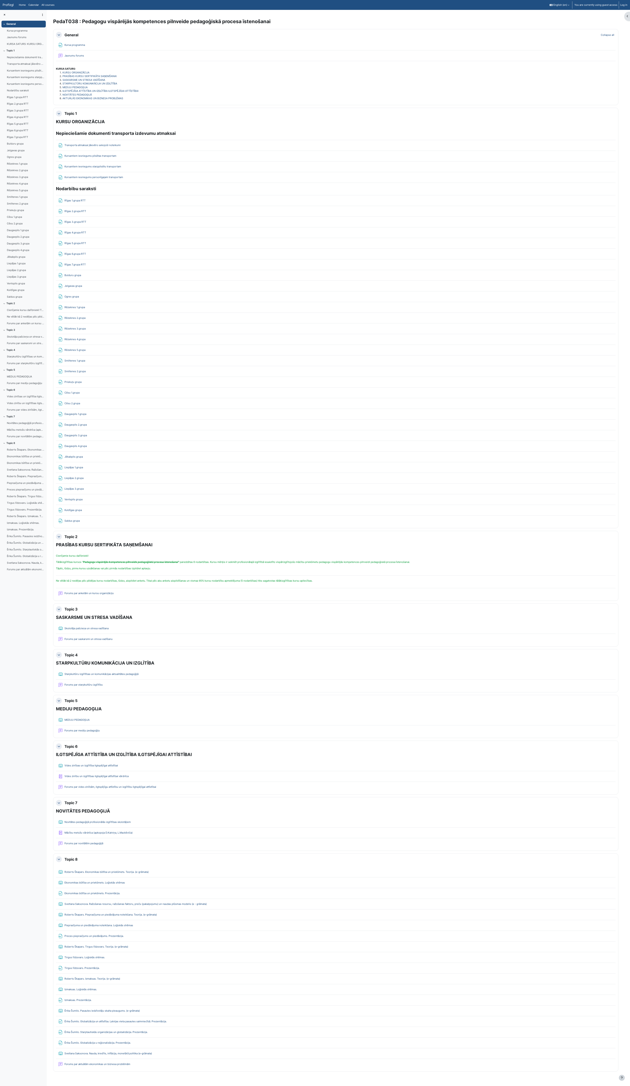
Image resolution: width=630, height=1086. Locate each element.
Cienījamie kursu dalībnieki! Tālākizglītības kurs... (25, 310)
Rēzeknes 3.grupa (17, 177)
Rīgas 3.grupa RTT (18, 110)
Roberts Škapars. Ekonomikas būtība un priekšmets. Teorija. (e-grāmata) (25, 449)
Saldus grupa (14, 296)
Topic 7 (10, 416)
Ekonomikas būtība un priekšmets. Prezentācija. (25, 462)
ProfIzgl (8, 5)
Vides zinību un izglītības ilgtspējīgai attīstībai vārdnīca (25, 403)
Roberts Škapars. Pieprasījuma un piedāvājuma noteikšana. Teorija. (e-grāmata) (25, 476)
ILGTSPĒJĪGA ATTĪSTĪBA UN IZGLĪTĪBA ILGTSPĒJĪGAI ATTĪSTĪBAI (100, 90)
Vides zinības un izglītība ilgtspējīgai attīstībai (25, 396)
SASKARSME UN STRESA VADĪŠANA (84, 79)
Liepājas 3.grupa (16, 276)
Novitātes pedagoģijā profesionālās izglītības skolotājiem (25, 423)
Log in (623, 4)
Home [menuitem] (22, 4)
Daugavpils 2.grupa (18, 236)
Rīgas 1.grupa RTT (17, 97)
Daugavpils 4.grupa (18, 250)
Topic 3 (10, 329)
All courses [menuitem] (48, 4)
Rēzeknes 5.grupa (17, 190)
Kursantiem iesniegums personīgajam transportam (25, 83)
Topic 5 (10, 369)
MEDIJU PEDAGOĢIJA (19, 376)
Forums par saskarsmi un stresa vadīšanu (25, 343)
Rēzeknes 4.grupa (17, 183)
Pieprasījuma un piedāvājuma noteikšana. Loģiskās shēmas (25, 483)
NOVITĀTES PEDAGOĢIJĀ (77, 94)
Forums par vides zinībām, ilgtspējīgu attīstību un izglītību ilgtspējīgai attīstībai (25, 409)
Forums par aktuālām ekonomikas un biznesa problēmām (25, 569)
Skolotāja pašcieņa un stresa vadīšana (25, 336)
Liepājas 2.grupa (16, 270)
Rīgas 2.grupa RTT (18, 103)
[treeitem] (23, 34)
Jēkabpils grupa (16, 256)
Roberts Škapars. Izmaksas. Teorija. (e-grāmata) (25, 516)
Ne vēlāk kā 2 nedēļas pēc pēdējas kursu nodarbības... (25, 316)
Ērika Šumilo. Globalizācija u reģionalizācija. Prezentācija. (25, 556)
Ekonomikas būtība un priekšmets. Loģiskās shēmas (25, 456)
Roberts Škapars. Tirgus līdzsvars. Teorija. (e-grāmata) (25, 496)
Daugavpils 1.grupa (18, 230)
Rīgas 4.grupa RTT (18, 117)
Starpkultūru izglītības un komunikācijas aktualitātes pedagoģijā (25, 356)
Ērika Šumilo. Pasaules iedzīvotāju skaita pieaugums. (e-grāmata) (25, 536)
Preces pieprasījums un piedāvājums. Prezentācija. (25, 489)
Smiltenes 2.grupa (17, 203)
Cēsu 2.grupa (14, 223)
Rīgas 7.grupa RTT (17, 137)
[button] (559, 5)
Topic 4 (10, 349)
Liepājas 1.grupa (16, 263)
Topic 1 (10, 50)
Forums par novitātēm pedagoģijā (25, 436)
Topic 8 (10, 443)
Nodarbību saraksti (18, 90)
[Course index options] (42, 15)
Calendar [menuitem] (33, 4)
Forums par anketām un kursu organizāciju (25, 323)
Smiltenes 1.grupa (17, 196)
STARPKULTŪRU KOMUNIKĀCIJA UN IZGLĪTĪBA (90, 83)
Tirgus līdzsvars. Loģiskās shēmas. (25, 502)
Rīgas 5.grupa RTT (18, 123)
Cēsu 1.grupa (14, 216)
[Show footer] (622, 1078)
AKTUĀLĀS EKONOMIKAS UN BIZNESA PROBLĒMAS (93, 98)
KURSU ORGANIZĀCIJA (76, 72)
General (11, 23)
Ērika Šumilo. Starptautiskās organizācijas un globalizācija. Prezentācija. (25, 549)
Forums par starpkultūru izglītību (25, 363)
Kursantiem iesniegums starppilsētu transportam (25, 77)
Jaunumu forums (16, 37)
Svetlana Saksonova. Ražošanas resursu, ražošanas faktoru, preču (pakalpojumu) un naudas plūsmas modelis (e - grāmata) (25, 469)
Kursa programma (17, 30)
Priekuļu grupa (15, 210)
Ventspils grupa (16, 283)
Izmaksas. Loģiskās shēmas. (23, 522)
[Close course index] (4, 15)
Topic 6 (10, 389)
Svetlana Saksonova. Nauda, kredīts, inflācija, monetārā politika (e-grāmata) (25, 562)
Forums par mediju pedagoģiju (24, 383)
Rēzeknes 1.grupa (17, 163)
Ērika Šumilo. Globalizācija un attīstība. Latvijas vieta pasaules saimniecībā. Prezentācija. (25, 542)
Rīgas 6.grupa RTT (17, 130)
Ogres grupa (14, 156)
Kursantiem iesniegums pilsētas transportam (25, 70)
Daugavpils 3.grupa (18, 243)
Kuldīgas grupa (15, 290)
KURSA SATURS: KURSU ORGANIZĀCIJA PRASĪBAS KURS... (25, 43)
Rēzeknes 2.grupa (17, 170)
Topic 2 (10, 303)
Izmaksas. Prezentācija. (20, 529)
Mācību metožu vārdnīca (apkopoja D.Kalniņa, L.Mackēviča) (25, 429)
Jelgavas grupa (15, 150)
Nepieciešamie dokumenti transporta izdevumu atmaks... (25, 57)
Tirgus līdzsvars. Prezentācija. (24, 509)
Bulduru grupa (15, 143)
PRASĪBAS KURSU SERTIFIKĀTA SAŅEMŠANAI (90, 76)
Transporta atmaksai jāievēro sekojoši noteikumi (25, 63)
